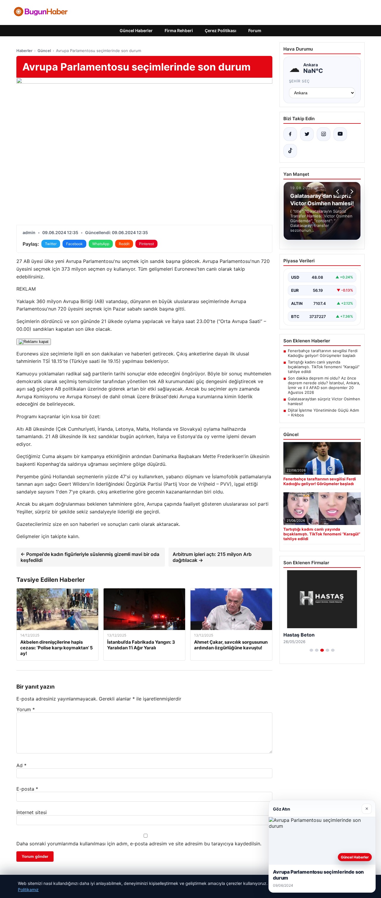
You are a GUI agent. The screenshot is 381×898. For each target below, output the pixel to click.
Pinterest (146, 244)
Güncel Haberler (136, 30)
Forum (254, 30)
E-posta (27, 789)
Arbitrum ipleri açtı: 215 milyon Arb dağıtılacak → (212, 557)
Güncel (44, 50)
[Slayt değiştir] (311, 650)
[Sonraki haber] (351, 192)
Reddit (124, 244)
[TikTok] (290, 151)
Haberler (24, 50)
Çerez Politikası (220, 30)
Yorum (25, 709)
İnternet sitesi (31, 812)
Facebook (74, 244)
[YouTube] (340, 134)
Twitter (51, 244)
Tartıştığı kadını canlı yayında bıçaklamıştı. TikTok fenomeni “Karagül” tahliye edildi (324, 367)
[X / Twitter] (307, 134)
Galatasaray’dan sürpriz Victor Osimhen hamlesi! (324, 401)
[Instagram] (323, 134)
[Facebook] (290, 134)
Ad (21, 765)
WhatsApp (100, 244)
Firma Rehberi (179, 30)
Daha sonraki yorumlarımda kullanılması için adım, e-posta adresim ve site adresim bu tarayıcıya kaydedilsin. (138, 844)
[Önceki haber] (338, 192)
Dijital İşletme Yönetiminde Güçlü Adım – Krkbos (323, 412)
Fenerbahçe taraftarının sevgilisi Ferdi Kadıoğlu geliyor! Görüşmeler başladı (322, 353)
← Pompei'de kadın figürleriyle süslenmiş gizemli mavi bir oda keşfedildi (90, 557)
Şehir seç (299, 81)
